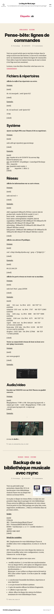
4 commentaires (38, 478)
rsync (16, 599)
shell (27, 444)
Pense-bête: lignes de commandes (27, 37)
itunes (10, 599)
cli (12, 444)
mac (13, 599)
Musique (20, 457)
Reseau (27, 457)
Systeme (32, 29)
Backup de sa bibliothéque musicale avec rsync (27, 468)
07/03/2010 (27, 478)
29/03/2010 (27, 46)
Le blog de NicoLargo (27, 3)
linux (22, 444)
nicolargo (17, 46)
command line (17, 444)
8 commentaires (38, 46)
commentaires (12, 68)
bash (10, 444)
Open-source (23, 29)
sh (24, 444)
